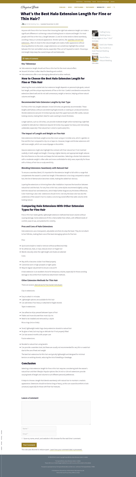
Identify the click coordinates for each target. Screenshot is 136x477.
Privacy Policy (68, 472)
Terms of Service (60, 472)
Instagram (1, 432)
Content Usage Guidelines (60, 463)
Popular (94, 1)
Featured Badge (87, 1)
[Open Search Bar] (114, 7)
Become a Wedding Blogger (103, 1)
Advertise (112, 1)
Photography (90, 7)
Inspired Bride (29, 7)
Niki (27, 24)
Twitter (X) (1, 438)
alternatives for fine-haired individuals (48, 285)
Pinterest (1, 443)
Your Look (62, 7)
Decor (70, 7)
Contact (78, 472)
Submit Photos (79, 1)
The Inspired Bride (59, 461)
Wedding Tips (100, 7)
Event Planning (78, 7)
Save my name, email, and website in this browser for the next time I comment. (52, 438)
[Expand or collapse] (88, 58)
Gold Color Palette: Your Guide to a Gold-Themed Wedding (102, 47)
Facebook (1, 448)
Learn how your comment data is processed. (66, 449)
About (109, 7)
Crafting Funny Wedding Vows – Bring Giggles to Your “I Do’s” (102, 35)
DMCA (73, 472)
